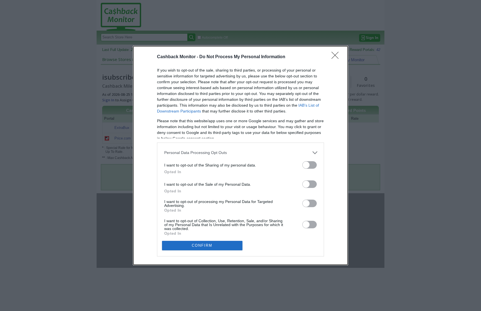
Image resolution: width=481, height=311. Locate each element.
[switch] (309, 165)
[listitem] (240, 153)
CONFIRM (202, 245)
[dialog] (240, 155)
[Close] (337, 57)
